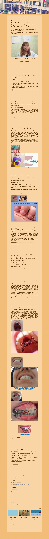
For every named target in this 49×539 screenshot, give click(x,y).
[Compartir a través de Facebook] (11, 502)
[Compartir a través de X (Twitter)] (13, 502)
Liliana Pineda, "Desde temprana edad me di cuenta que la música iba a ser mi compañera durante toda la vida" (24, 517)
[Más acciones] (37, 20)
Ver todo (40, 508)
